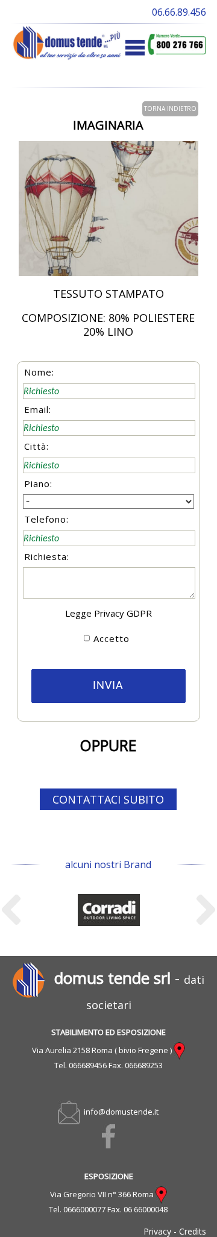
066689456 (88, 1065)
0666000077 (84, 1209)
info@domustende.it (119, 1111)
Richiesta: (46, 556)
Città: (36, 446)
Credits (192, 1231)
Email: (37, 409)
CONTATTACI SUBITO (108, 799)
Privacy (157, 1231)
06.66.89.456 (179, 12)
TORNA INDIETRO (170, 108)
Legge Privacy (94, 613)
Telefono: (46, 519)
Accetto (111, 638)
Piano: (38, 483)
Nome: (39, 372)
